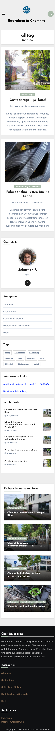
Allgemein (8, 304)
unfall (36, 364)
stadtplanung (23, 364)
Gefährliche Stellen (13, 318)
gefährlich (9, 358)
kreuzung (31, 358)
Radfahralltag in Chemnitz (27, 186)
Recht (6, 332)
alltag (7, 353)
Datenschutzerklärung (12, 722)
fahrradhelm (20, 353)
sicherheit (9, 364)
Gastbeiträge (27, 94)
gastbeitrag (34, 353)
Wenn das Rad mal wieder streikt (20, 450)
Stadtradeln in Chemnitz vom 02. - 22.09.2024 (26, 384)
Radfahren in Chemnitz (27, 21)
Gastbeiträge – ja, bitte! (27, 100)
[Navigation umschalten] (3, 13)
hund (20, 358)
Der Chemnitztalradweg (15, 391)
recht (42, 358)
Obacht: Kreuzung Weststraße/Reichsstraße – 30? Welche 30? (19, 424)
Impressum (6, 718)
